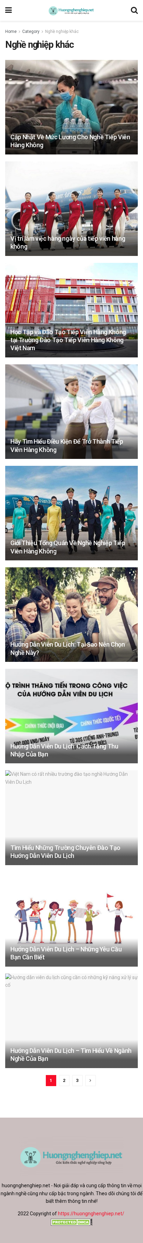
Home (11, 31)
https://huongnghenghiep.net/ (91, 1213)
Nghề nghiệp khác (62, 31)
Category (31, 31)
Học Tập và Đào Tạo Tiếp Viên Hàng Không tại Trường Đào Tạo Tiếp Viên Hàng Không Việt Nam (68, 340)
